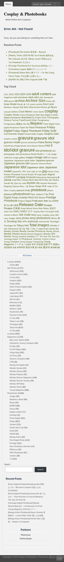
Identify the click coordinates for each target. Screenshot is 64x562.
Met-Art (13, 299)
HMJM (12, 434)
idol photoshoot (23, 154)
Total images (39, 225)
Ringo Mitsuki (26, 208)
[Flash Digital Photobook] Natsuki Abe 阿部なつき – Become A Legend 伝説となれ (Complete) (26, 487)
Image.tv (13, 290)
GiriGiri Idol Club (17, 428)
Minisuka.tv (14, 302)
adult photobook (20, 97)
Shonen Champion (18, 359)
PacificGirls (14, 312)
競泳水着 (30, 247)
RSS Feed (27, 255)
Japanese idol (15, 167)
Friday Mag (14, 352)
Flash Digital (49, 124)
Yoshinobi (37, 239)
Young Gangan (26, 242)
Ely (33, 117)
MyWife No (33, 183)
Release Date (31, 204)
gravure (25, 137)
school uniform (11, 215)
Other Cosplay (10, 190)
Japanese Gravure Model (41, 164)
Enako (38, 117)
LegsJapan (42, 174)
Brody (12, 403)
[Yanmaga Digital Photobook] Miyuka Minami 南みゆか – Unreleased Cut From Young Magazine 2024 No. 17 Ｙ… (25, 506)
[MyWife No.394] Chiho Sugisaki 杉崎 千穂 (28, 79)
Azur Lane (48, 104)
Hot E (49, 145)
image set (40, 157)
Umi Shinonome (11, 229)
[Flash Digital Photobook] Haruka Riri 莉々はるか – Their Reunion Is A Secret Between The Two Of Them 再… (26, 497)
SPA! (24, 222)
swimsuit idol (44, 222)
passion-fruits (23, 190)
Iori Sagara (52, 158)
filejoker (36, 123)
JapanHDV (16, 171)
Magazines (12, 337)
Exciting (13, 415)
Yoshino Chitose (49, 239)
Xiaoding (22, 236)
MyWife (13, 306)
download (26, 117)
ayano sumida (36, 104)
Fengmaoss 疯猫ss (13, 124)
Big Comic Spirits (17, 340)
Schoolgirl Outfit (52, 212)
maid (14, 180)
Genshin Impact (16, 133)
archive (20, 100)
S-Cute (13, 318)
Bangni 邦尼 (18, 107)
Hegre (56, 142)
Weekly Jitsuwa (52, 231)
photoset (8, 194)
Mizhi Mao (33, 180)
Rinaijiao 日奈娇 (12, 208)
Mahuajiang (41, 177)
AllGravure (9, 101)
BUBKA (13, 406)
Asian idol (50, 101)
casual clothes (11, 111)
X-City (12, 331)
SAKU (16, 211)
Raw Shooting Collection (20, 446)
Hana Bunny (45, 142)
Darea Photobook (27, 115)
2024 (23, 94)
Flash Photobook (37, 127)
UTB (11, 362)
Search (7, 464)
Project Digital (24, 201)
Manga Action (15, 437)
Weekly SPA (49, 234)
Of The (55, 186)
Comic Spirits (38, 112)
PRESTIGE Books (36, 197)
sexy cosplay (43, 215)
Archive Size (35, 101)
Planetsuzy (26, 535)
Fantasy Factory (11, 120)
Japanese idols (35, 167)
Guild (12, 431)
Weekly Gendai (11, 231)
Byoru (54, 107)
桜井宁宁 (48, 244)
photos (50, 190)
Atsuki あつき (23, 104)
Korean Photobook (12, 174)
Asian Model (10, 104)
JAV (24, 171)
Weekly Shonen (12, 233)
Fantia (12, 265)
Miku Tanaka (22, 180)
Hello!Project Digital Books (15, 146)
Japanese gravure (45, 160)
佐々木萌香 (26, 244)
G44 (6, 134)
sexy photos (22, 218)
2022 (11, 94)
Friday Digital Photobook (27, 130)
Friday (12, 421)
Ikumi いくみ (43, 154)
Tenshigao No (10, 225)
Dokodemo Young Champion (22, 343)
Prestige (13, 443)
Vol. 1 (29, 228)
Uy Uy (22, 228)
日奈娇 (40, 244)
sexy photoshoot (40, 218)
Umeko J (54, 225)
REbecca (13, 449)
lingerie (51, 174)
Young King (38, 242)
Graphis (40, 134)
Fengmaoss (43, 120)
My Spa (14, 183)
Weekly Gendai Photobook (32, 231)
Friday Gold (49, 130)
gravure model (12, 142)
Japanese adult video (24, 160)
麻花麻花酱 (55, 247)
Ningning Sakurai (11, 186)
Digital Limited (51, 115)
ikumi (34, 154)
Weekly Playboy (16, 374)
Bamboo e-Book (16, 399)
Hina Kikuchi (32, 146)
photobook (39, 190)
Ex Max (13, 346)
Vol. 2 (35, 228)
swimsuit (33, 221)
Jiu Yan (38, 171)
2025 (28, 94)
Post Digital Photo (17, 440)
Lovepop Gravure (26, 177)
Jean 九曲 (30, 171)
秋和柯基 (21, 247)
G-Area (13, 277)
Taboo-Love (15, 321)
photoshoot (21, 194)
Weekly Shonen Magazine (32, 234)
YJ (11, 459)
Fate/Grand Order (28, 120)
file (24, 124)
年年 (34, 244)
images (30, 157)
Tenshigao (54, 221)
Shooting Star (14, 221)
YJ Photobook (25, 239)
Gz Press (13, 356)
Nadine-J (13, 309)
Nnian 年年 (41, 186)
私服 (14, 247)
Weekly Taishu (16, 387)
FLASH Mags (15, 349)
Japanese (9, 160)
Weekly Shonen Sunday (20, 381)
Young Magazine (17, 390)
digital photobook (12, 117)
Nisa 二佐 (24, 186)
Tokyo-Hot (23, 225)
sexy (33, 215)
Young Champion (11, 242)
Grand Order (30, 134)
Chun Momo (25, 111)
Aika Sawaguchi (46, 97)
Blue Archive (35, 107)
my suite (22, 183)
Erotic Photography (50, 117)
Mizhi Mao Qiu (45, 180)
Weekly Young (11, 236)
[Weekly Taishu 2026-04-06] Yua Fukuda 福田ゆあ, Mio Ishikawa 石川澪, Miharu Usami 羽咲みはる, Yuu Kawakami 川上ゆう (31, 59)
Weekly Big (54, 229)
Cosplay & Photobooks (25, 14)
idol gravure (23, 150)
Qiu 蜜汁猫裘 (12, 205)
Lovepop (11, 334)
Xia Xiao (43, 236)
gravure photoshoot (29, 142)
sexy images (9, 218)
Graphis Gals (51, 133)
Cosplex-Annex (12, 115)
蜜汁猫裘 (38, 247)
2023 (16, 94)
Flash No (24, 127)
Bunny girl (45, 107)
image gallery (19, 157)
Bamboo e (8, 107)
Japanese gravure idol (17, 163)
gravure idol (44, 138)
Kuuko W (32, 174)
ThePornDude (26, 539)
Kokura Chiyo (53, 171)
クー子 (17, 244)
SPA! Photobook (16, 453)
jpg (44, 171)
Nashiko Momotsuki (48, 183)
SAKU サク (26, 211)
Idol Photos (12, 268)
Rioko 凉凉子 (49, 208)
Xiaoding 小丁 (33, 236)
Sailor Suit (8, 212)
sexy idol (54, 215)
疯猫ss (56, 244)
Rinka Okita (38, 208)
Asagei (13, 396)
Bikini (26, 107)
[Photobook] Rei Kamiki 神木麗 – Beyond (27, 52)
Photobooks (12, 393)
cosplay (51, 111)
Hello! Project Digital (18, 287)
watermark (43, 228)
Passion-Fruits (16, 315)
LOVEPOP (9, 177)
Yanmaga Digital (11, 239)
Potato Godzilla (19, 197)
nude (49, 186)
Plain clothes (36, 194)
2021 (6, 94)
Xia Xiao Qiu (53, 236)
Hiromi (41, 146)
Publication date (40, 201)
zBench (52, 557)
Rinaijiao (48, 205)
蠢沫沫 (46, 247)
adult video (33, 97)
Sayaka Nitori (39, 212)
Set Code (25, 214)
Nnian (32, 186)
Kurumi (24, 174)
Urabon (13, 456)
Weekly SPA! (15, 384)
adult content (41, 94)
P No (45, 194)
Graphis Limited (10, 139)
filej (28, 124)
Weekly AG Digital (17, 365)
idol (7, 150)
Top (60, 558)
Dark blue (40, 115)
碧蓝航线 (8, 247)
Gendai (13, 424)
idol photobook (43, 150)
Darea (12, 409)
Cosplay (10, 262)
